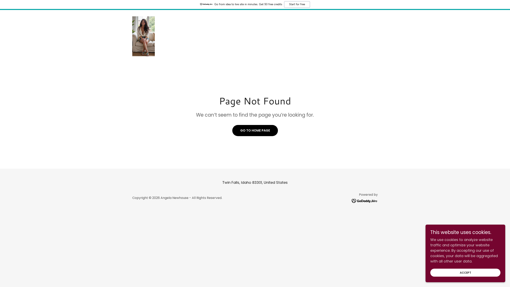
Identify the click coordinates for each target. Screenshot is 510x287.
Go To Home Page (255, 130)
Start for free (297, 4)
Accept (465, 273)
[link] (143, 35)
